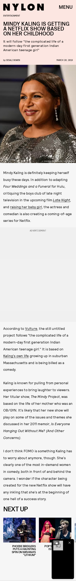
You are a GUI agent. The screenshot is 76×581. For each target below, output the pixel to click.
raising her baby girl (26, 207)
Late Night (61, 200)
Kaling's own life (16, 356)
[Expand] (56, 542)
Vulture (31, 328)
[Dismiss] (69, 542)
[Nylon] (23, 7)
